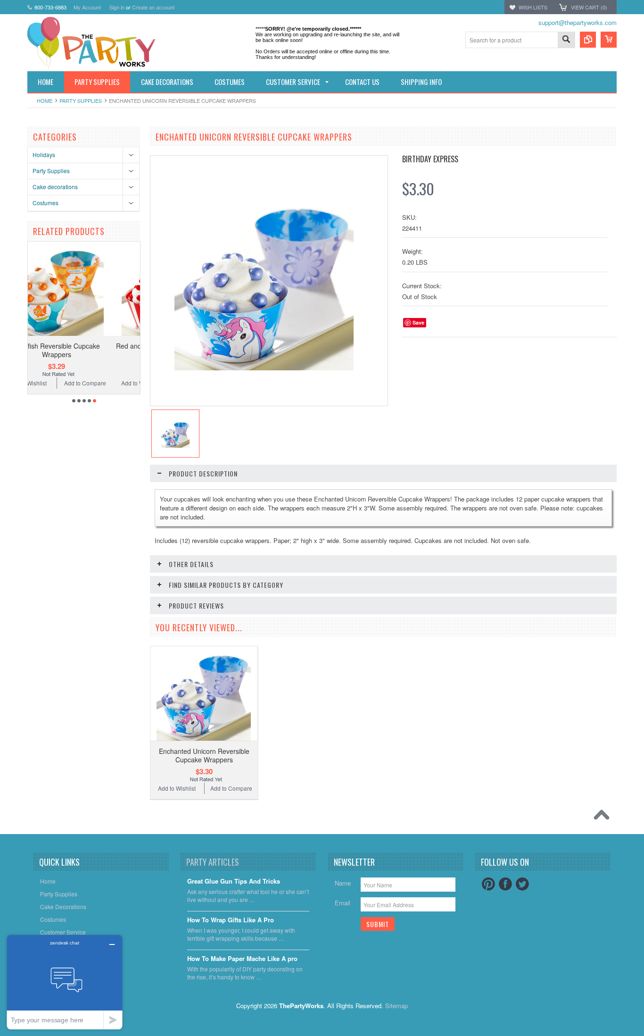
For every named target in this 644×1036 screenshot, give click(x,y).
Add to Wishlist (58, 383)
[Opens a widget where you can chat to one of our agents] (64, 982)
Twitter (522, 884)
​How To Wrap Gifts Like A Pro (230, 920)
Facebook (505, 884)
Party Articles (212, 862)
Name (343, 882)
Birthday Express (430, 159)
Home (44, 100)
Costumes (45, 203)
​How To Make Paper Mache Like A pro (242, 959)
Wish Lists (533, 7)
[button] (643, 1035)
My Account (87, 7)
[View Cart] (609, 40)
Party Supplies (80, 100)
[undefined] (264, 367)
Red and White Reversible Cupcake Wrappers (86, 350)
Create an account (153, 7)
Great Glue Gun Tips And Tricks (233, 881)
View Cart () (589, 7)
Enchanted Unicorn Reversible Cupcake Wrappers (204, 755)
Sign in (116, 7)
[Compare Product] (588, 40)
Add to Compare (115, 383)
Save (418, 322)
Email (342, 902)
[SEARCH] (566, 40)
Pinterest (488, 884)
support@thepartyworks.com (577, 22)
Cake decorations (55, 187)
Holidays (44, 154)
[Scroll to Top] (604, 817)
